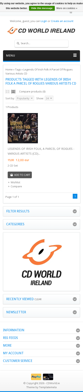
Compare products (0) (32, 91)
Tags (18, 69)
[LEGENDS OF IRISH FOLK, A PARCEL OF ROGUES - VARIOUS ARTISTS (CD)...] (23, 142)
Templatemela (48, 387)
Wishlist (15, 182)
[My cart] (71, 12)
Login (44, 21)
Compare (16, 186)
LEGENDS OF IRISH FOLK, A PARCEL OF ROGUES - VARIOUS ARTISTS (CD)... (41, 151)
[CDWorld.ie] (41, 31)
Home (9, 69)
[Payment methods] (41, 379)
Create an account (62, 21)
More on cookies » (66, 8)
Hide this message (42, 8)
